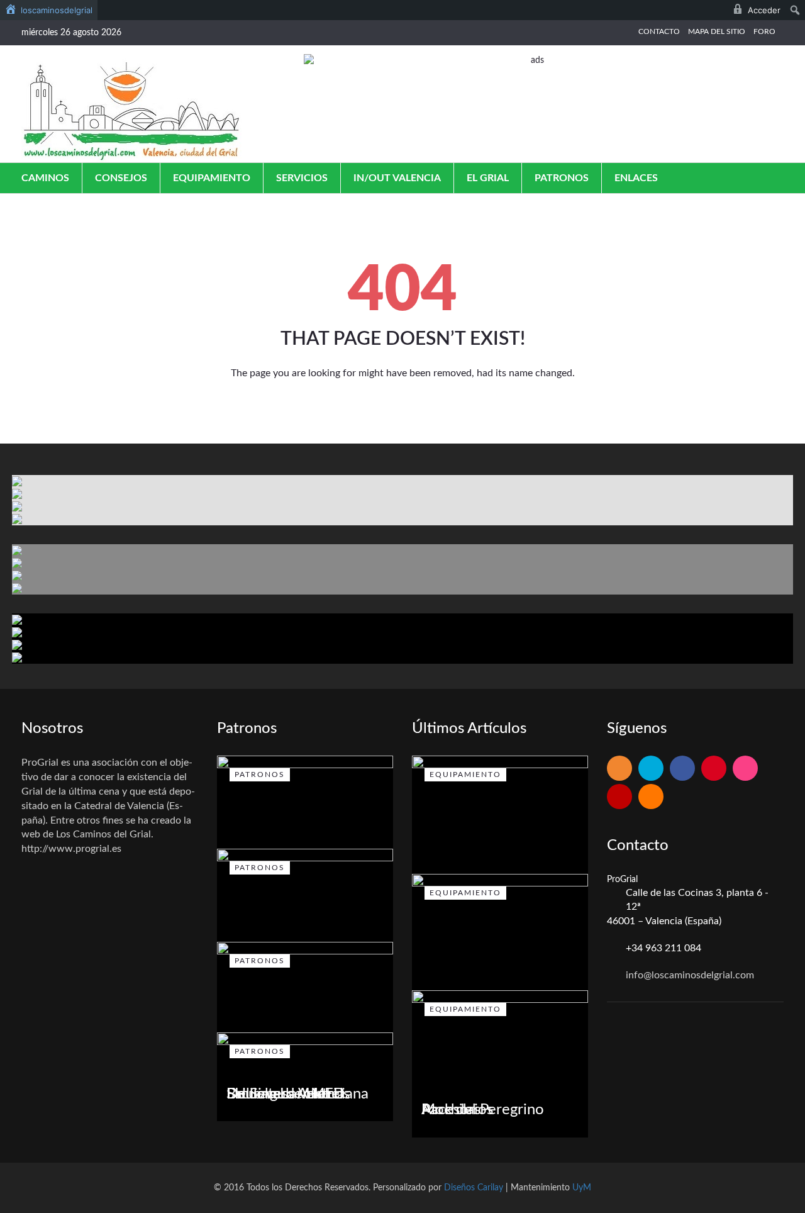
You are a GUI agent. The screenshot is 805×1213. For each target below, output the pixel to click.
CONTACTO (659, 31)
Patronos (562, 178)
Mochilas (450, 1109)
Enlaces (636, 178)
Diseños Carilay (473, 1187)
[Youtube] (619, 797)
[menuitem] (48, 10)
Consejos (121, 178)
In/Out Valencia (397, 178)
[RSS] (619, 769)
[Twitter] (650, 769)
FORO (764, 31)
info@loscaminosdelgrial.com (690, 975)
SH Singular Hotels (288, 1094)
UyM (581, 1187)
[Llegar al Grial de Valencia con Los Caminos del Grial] (131, 110)
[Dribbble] (745, 769)
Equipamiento (211, 178)
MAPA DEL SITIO (716, 31)
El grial (488, 178)
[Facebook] (682, 769)
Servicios (302, 178)
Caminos (45, 178)
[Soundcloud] (650, 797)
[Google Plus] (713, 769)
